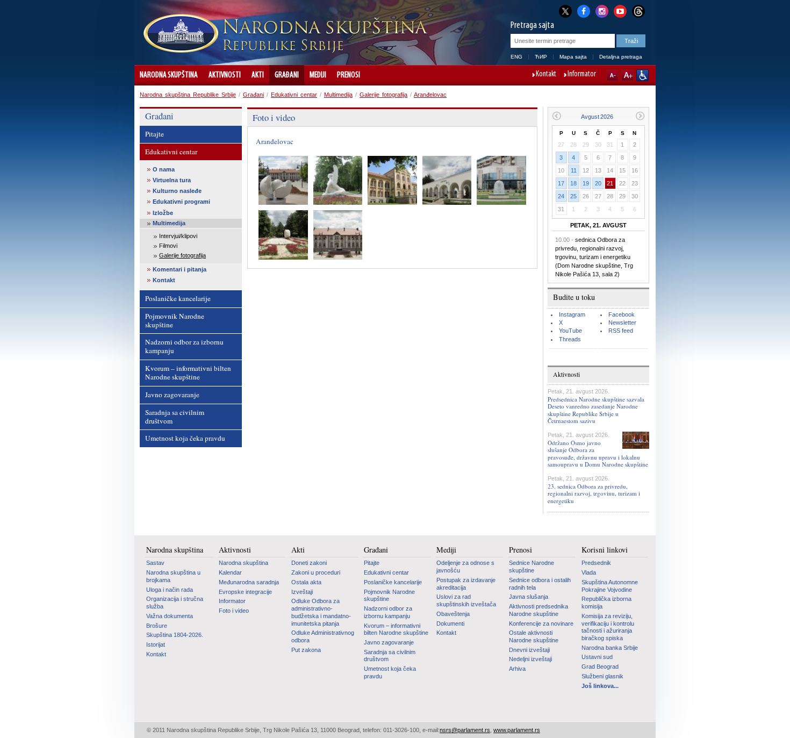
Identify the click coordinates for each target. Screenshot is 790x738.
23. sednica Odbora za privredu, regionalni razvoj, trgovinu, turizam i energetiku (594, 493)
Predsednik (596, 563)
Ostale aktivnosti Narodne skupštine (533, 636)
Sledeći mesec (640, 115)
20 (598, 183)
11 (574, 170)
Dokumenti (450, 623)
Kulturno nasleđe (177, 191)
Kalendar (230, 572)
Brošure (156, 625)
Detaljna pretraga (620, 57)
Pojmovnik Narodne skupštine (174, 320)
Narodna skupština (169, 75)
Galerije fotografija (383, 94)
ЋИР (541, 57)
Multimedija (338, 94)
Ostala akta (306, 582)
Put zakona (306, 650)
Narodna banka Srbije (609, 647)
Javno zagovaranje (172, 394)
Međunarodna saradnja (249, 582)
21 (610, 183)
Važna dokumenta (169, 616)
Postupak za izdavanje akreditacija (465, 584)
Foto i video (234, 610)
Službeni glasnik (602, 676)
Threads (570, 339)
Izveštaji (302, 592)
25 (573, 196)
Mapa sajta (573, 57)
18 (573, 183)
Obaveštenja (453, 614)
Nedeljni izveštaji (530, 659)
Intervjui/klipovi (178, 236)
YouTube (570, 330)
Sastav (155, 563)
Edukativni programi (181, 201)
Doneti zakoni (309, 563)
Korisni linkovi (604, 550)
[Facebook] (583, 10)
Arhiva (517, 668)
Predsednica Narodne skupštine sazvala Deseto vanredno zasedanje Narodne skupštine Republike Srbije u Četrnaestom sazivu (596, 410)
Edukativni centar (294, 94)
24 (561, 196)
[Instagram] (601, 10)
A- (612, 75)
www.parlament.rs (516, 730)
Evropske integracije (245, 592)
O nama (164, 169)
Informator (582, 74)
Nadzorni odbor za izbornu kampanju (184, 346)
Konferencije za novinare (541, 623)
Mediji (318, 75)
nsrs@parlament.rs (465, 730)
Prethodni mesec (556, 115)
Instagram (572, 314)
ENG (516, 57)
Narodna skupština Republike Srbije (188, 94)
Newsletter (622, 322)
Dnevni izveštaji (529, 650)
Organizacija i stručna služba (174, 603)
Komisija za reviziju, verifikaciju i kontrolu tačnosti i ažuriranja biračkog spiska (607, 627)
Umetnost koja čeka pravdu (185, 438)
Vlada (588, 572)
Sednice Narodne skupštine (531, 567)
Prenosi (348, 75)
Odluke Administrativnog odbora (322, 636)
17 (561, 183)
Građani (287, 75)
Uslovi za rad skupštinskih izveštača (466, 600)
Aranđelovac (430, 94)
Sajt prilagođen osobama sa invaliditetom (642, 75)
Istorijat (155, 644)
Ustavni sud (597, 657)
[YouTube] (620, 10)
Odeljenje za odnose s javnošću (465, 567)
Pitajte (154, 134)
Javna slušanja (528, 596)
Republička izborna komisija (606, 603)
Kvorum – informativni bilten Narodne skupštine (188, 372)
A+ (627, 75)
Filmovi (168, 245)
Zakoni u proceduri (315, 572)
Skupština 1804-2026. (174, 635)
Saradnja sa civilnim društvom (174, 416)
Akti (258, 75)
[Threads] (638, 11)
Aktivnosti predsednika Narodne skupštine (538, 610)
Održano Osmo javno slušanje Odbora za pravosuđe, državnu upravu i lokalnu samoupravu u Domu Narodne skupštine (598, 453)
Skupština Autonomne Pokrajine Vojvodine (609, 586)
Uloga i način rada (169, 589)
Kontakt (546, 74)
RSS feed (620, 330)
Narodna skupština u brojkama (173, 576)
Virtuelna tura (172, 180)
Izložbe (163, 213)
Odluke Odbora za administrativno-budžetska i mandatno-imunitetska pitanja (321, 612)
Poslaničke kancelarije (178, 298)
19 (586, 183)
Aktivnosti (225, 75)
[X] (565, 11)
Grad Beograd (600, 666)
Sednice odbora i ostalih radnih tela (540, 584)
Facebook (621, 314)
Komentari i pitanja (179, 269)
